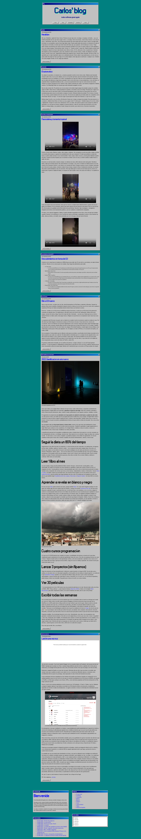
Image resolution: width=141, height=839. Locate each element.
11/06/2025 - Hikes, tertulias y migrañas (46, 829)
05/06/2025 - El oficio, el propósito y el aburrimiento (50, 834)
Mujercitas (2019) (75, 589)
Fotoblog (78, 795)
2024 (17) (76, 823)
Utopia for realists (81, 476)
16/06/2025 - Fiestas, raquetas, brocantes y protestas (50, 828)
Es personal (79, 794)
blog (63, 22)
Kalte (51, 486)
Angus (87, 608)
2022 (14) (76, 819)
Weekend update (80, 807)
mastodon (78, 22)
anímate (53, 777)
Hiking (77, 798)
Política (78, 801)
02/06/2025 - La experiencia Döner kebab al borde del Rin (51, 835)
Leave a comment (46, 61)
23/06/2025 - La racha (43, 825)
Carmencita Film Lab (85, 488)
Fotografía (79, 797)
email (85, 22)
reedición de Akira (46, 474)
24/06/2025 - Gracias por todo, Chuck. (46, 823)
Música (78, 800)
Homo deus (73, 476)
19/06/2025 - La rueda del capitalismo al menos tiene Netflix (52, 826)
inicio (56, 22)
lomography (70, 22)
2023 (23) (76, 821)
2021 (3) (76, 818)
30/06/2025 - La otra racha (44, 822)
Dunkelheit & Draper (49, 574)
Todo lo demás (79, 804)
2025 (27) (76, 824)
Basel (75, 486)
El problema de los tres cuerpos (62, 476)
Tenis (77, 803)
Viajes (77, 806)
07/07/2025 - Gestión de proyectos (46, 820)
